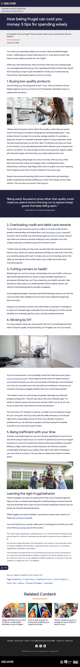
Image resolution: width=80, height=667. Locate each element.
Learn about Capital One (11, 11)
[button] (2, 3)
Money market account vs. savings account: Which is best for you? (65, 622)
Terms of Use (18, 641)
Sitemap (10, 641)
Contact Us (60, 641)
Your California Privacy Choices (41, 641)
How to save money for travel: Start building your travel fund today (38, 622)
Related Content (40, 594)
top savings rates (23, 528)
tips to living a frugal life (22, 518)
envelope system (54, 232)
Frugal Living (28, 579)
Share (5, 567)
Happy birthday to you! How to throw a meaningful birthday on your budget (14, 622)
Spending (48, 583)
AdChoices (69, 641)
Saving (21, 583)
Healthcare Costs (44, 579)
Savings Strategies (34, 583)
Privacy (27, 641)
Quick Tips (11, 583)
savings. (30, 68)
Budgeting (16, 579)
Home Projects (60, 579)
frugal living (34, 229)
